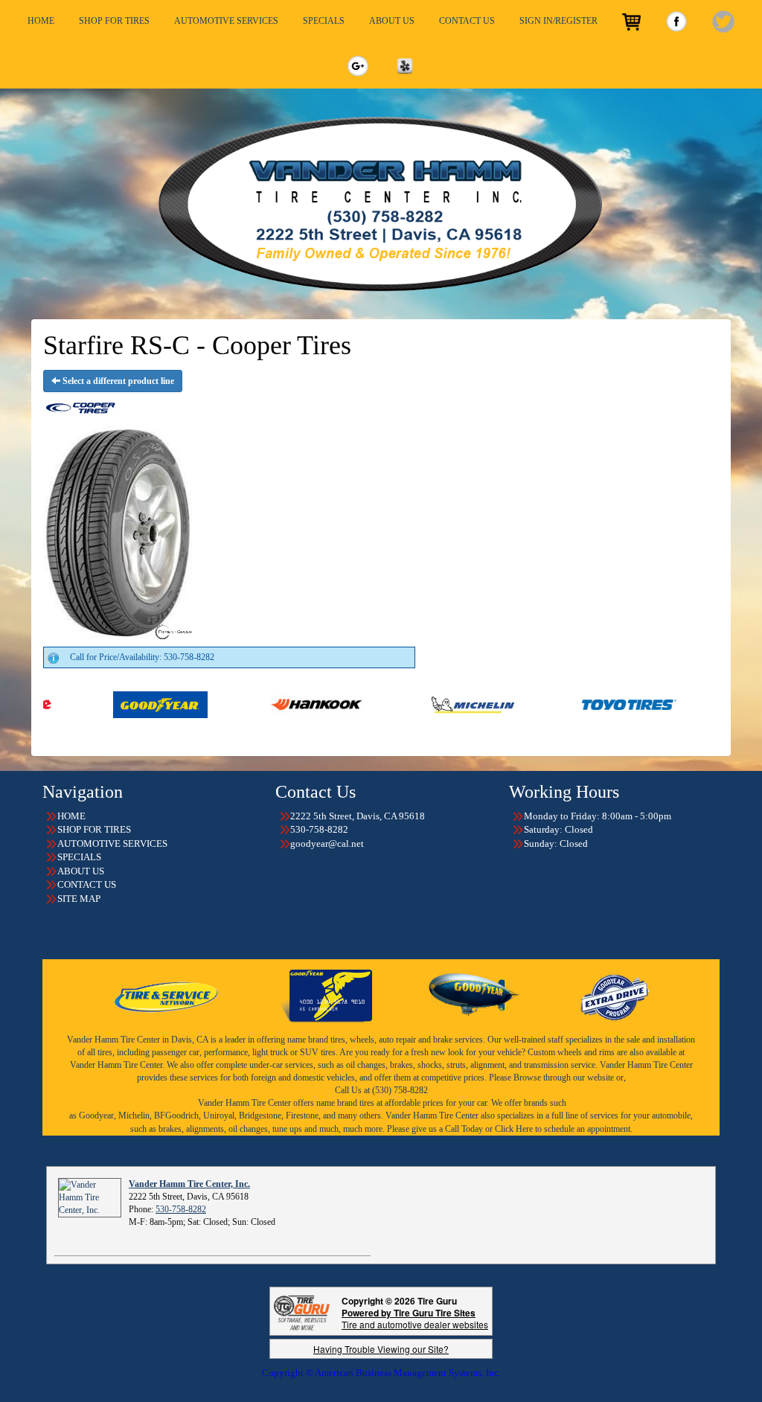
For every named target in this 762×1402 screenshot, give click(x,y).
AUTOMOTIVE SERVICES (226, 21)
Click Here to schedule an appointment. (564, 1129)
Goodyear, (97, 1115)
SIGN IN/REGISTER (558, 21)
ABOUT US (391, 21)
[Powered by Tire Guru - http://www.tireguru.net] (302, 1311)
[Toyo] (568, 704)
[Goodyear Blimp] (474, 995)
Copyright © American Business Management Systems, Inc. (381, 1372)
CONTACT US (467, 21)
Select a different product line (117, 381)
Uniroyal (218, 1115)
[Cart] (631, 21)
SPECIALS (324, 21)
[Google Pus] (358, 66)
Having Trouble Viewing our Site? (381, 1348)
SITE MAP (78, 898)
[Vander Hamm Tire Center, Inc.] (89, 1196)
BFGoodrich (176, 1115)
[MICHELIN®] (412, 704)
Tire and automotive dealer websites (415, 1318)
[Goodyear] (99, 704)
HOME (41, 21)
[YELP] (404, 66)
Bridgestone (260, 1115)
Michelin (134, 1115)
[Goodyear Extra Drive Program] (614, 995)
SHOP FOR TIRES (114, 21)
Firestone (302, 1115)
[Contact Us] (381, 204)
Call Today (465, 1129)
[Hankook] (255, 704)
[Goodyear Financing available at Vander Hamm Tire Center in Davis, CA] (325, 995)
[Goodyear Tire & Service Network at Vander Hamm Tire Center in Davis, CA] (167, 995)
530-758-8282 (181, 1209)
